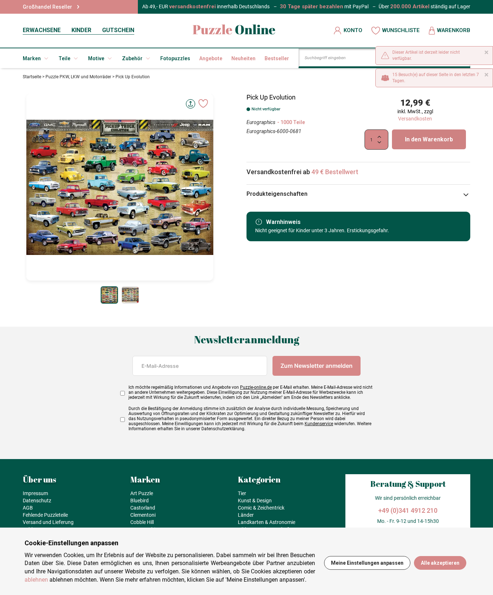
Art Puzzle (141, 493)
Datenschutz (37, 500)
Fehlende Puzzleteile (45, 515)
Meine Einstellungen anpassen (367, 563)
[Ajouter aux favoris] (203, 103)
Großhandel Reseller (47, 7)
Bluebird (139, 500)
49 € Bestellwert (334, 172)
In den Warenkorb (429, 139)
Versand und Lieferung (48, 522)
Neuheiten (243, 58)
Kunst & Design (255, 500)
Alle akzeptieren (440, 563)
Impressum (35, 493)
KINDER (81, 30)
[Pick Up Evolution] (109, 295)
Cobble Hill (142, 522)
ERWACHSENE (42, 30)
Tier (242, 493)
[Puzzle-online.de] (234, 30)
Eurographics (261, 122)
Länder (246, 515)
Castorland (142, 508)
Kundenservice (319, 423)
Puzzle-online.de (256, 387)
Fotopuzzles (175, 58)
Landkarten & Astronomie (266, 522)
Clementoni (143, 515)
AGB (28, 508)
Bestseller (277, 58)
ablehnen (36, 579)
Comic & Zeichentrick (261, 508)
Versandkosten (415, 119)
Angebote (210, 58)
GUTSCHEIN (118, 30)
